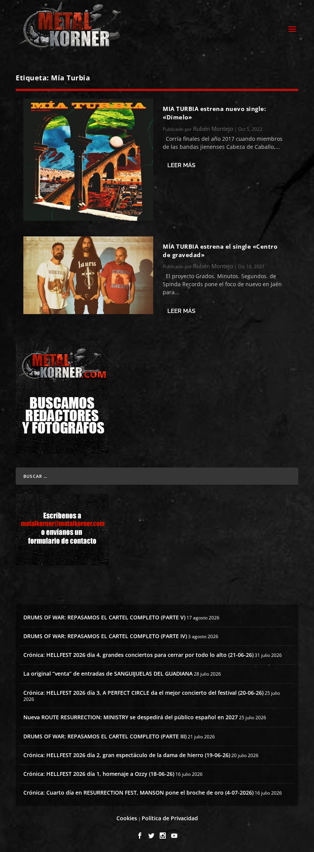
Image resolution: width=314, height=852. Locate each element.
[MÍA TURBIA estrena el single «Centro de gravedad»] (88, 275)
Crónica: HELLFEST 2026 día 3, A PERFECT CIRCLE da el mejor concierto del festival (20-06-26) (143, 692)
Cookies (126, 818)
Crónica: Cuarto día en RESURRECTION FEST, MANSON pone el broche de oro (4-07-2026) (138, 792)
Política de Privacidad (170, 818)
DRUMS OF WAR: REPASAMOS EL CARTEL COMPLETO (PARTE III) (104, 736)
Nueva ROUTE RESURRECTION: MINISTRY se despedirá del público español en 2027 (130, 717)
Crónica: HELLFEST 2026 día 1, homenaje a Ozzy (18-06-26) (98, 773)
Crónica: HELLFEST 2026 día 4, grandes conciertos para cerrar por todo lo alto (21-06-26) (138, 654)
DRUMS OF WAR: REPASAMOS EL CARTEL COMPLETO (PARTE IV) (105, 636)
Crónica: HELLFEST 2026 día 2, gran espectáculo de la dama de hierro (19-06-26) (126, 755)
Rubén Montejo (213, 128)
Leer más (181, 165)
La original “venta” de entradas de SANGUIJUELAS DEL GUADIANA (108, 673)
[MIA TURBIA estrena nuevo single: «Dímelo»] (88, 160)
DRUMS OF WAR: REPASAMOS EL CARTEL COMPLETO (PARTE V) (104, 617)
